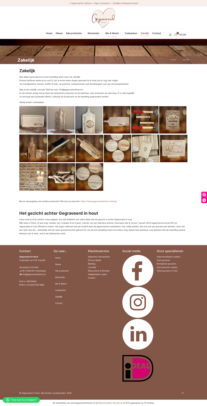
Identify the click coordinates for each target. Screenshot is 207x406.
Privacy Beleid (94, 260)
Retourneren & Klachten (99, 271)
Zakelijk (58, 296)
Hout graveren (163, 260)
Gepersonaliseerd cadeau (168, 256)
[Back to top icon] (183, 393)
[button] (21, 400)
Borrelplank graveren (166, 264)
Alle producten (62, 271)
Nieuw (58, 264)
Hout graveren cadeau (167, 267)
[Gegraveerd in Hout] (103, 17)
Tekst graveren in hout (167, 271)
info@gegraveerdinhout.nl (34, 274)
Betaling (91, 264)
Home (173, 59)
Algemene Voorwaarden (99, 256)
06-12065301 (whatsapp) (34, 271)
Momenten (60, 277)
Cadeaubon (60, 290)
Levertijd (92, 267)
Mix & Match (61, 283)
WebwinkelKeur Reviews (109, 403)
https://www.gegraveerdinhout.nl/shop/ (99, 201)
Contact (59, 303)
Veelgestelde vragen (97, 274)
